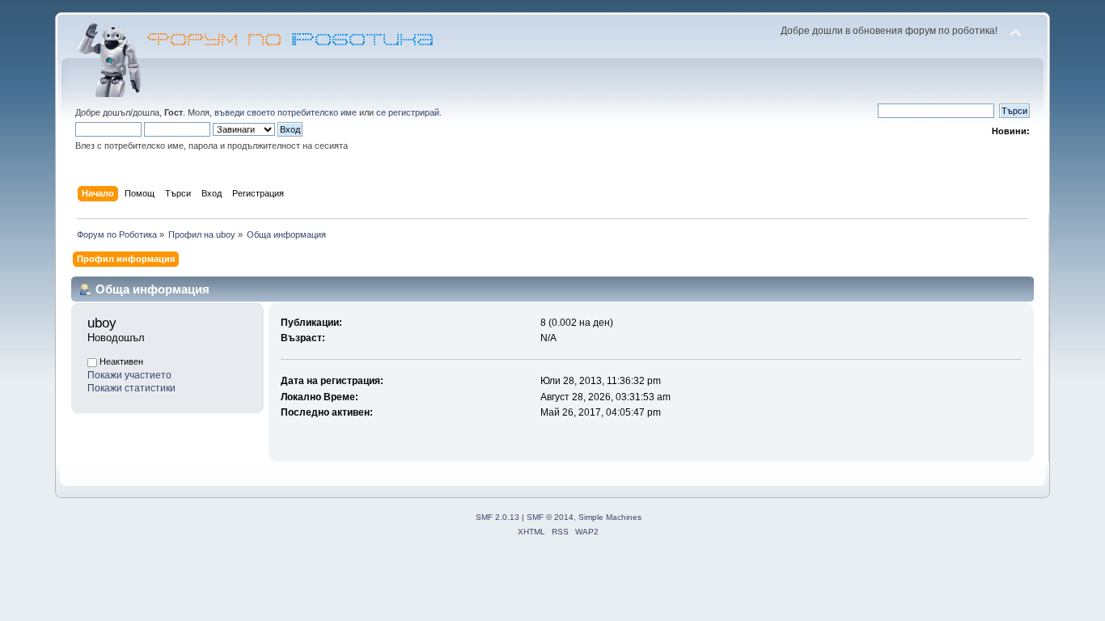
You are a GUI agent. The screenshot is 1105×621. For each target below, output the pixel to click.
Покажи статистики (131, 388)
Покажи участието (129, 375)
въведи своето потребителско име (285, 112)
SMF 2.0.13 (497, 517)
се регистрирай (407, 112)
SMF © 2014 (550, 517)
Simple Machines (609, 517)
